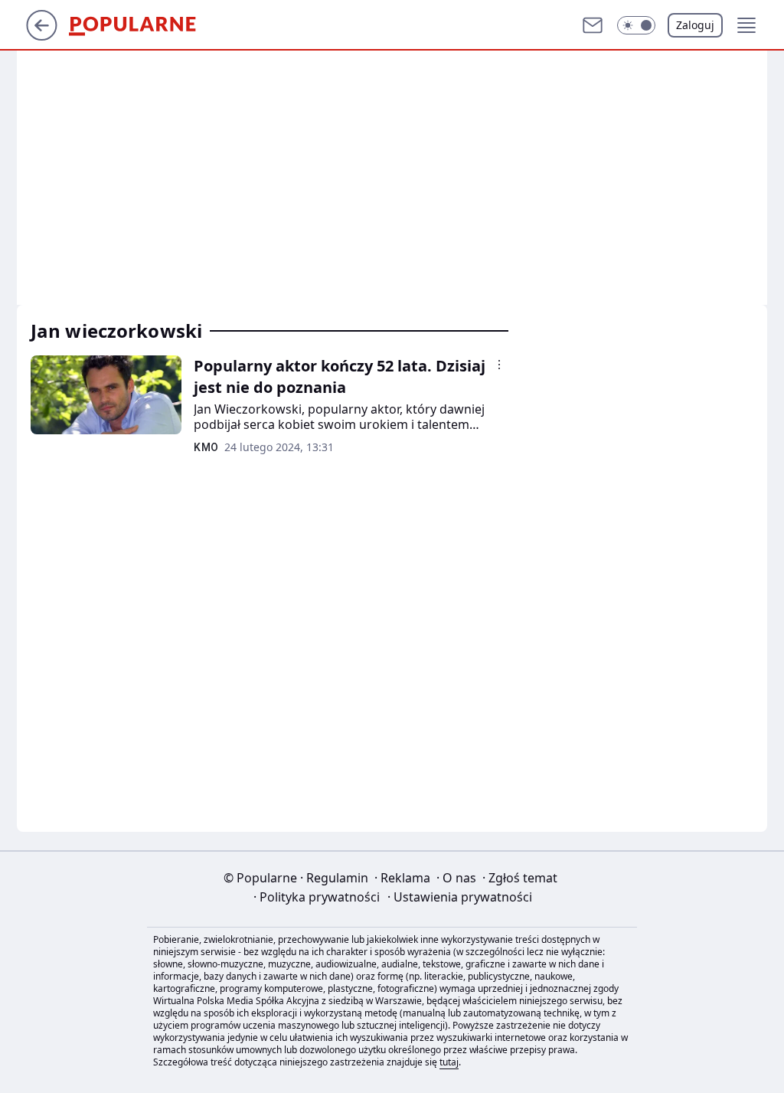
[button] (636, 25)
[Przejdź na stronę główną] (41, 36)
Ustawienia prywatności (459, 896)
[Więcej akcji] (499, 364)
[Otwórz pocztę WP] (592, 25)
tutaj (449, 1061)
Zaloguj (695, 25)
